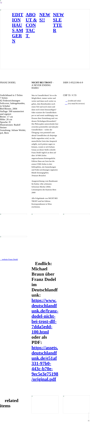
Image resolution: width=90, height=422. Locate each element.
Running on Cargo (88, 415)
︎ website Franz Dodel (9, 259)
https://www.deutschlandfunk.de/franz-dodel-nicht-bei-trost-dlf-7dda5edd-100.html (45, 316)
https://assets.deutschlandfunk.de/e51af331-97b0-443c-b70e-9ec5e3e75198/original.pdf (45, 363)
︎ (1, 2)
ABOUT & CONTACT (31, 25)
